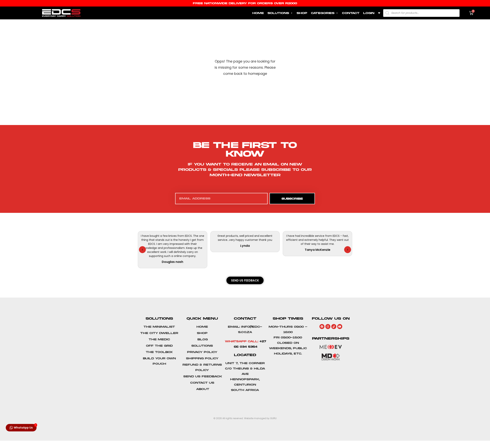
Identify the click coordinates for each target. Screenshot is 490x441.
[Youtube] (339, 326)
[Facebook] (321, 326)
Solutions (278, 13)
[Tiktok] (333, 326)
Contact (350, 13)
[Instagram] (327, 326)
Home (258, 13)
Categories (322, 13)
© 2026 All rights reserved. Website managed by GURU (245, 418)
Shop (302, 13)
